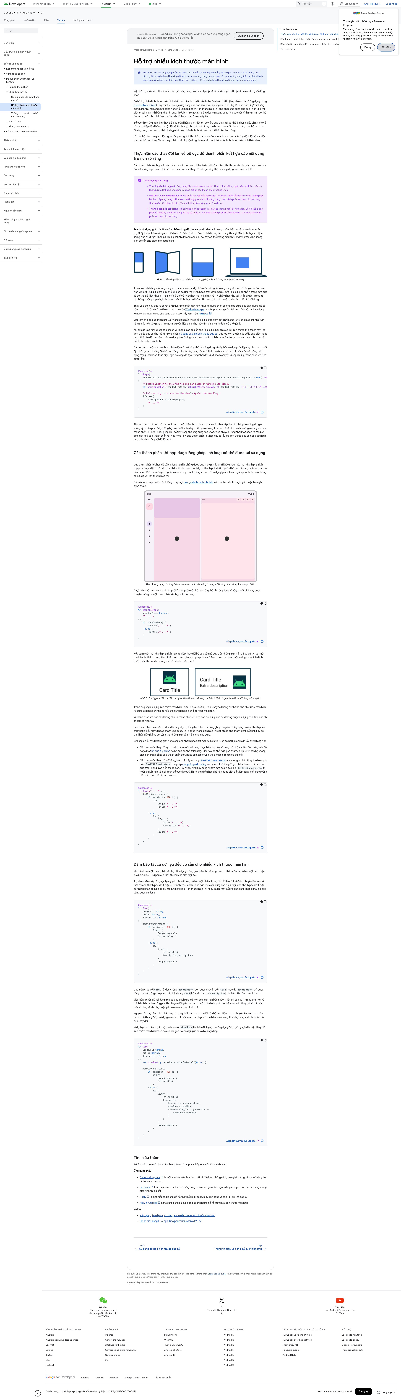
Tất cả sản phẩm (163, 1377)
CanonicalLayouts (150, 1177)
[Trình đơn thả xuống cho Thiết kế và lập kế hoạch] (93, 4)
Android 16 (229, 1339)
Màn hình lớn (170, 1334)
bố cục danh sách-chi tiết (198, 482)
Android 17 (229, 1334)
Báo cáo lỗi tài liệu (350, 1339)
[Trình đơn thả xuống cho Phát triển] (115, 4)
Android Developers (143, 50)
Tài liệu (61, 20)
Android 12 (229, 1359)
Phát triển (106, 3)
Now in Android (148, 1202)
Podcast (50, 1365)
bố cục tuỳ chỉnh (160, 751)
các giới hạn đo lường (194, 764)
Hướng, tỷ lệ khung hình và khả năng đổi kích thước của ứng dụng (223, 80)
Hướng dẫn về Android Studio (297, 1334)
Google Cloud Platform (136, 1377)
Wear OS (168, 1339)
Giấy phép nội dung (217, 1273)
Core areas (28, 12)
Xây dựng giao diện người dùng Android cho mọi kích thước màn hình (177, 1215)
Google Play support (352, 1344)
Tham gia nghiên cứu (352, 1349)
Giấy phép (69, 1391)
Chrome (100, 1377)
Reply (143, 1197)
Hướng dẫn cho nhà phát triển (297, 1339)
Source (49, 1349)
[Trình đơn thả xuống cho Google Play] (141, 4)
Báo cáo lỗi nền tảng (352, 1334)
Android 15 (229, 1344)
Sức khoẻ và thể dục (115, 1344)
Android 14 (229, 1349)
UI (42, 12)
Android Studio (372, 3)
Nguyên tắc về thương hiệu (91, 1391)
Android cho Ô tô (173, 1349)
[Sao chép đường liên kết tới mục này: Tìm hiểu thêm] (162, 1158)
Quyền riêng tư (112, 1354)
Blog (154, 3)
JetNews (203, 313)
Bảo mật (50, 1344)
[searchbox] (21, 30)
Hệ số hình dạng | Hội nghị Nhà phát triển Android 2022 (170, 1221)
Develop (9, 12)
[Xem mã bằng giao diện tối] (261, 368)
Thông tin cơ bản (42, 3)
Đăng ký (364, 1391)
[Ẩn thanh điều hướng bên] (38, 1393)
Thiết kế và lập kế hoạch (76, 3)
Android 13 (229, 1354)
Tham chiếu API (290, 1344)
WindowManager (194, 309)
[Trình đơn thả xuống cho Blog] (161, 4)
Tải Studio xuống (291, 1349)
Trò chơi (109, 1334)
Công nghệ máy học (115, 1339)
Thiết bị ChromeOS (173, 1344)
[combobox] (311, 4)
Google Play (130, 3)
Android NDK (289, 1354)
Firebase (114, 1377)
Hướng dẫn (29, 20)
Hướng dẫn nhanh (82, 20)
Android (50, 1334)
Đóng (367, 47)
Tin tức (49, 1354)
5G (106, 1359)
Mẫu (46, 20)
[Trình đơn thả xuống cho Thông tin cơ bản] (55, 4)
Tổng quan (9, 20)
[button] (18, 43)
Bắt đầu (386, 47)
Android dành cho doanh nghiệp (62, 1339)
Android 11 (229, 1365)
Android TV (169, 1354)
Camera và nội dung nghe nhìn (120, 1349)
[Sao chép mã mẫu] (265, 368)
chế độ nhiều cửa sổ (145, 105)
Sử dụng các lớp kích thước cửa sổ (198, 333)
